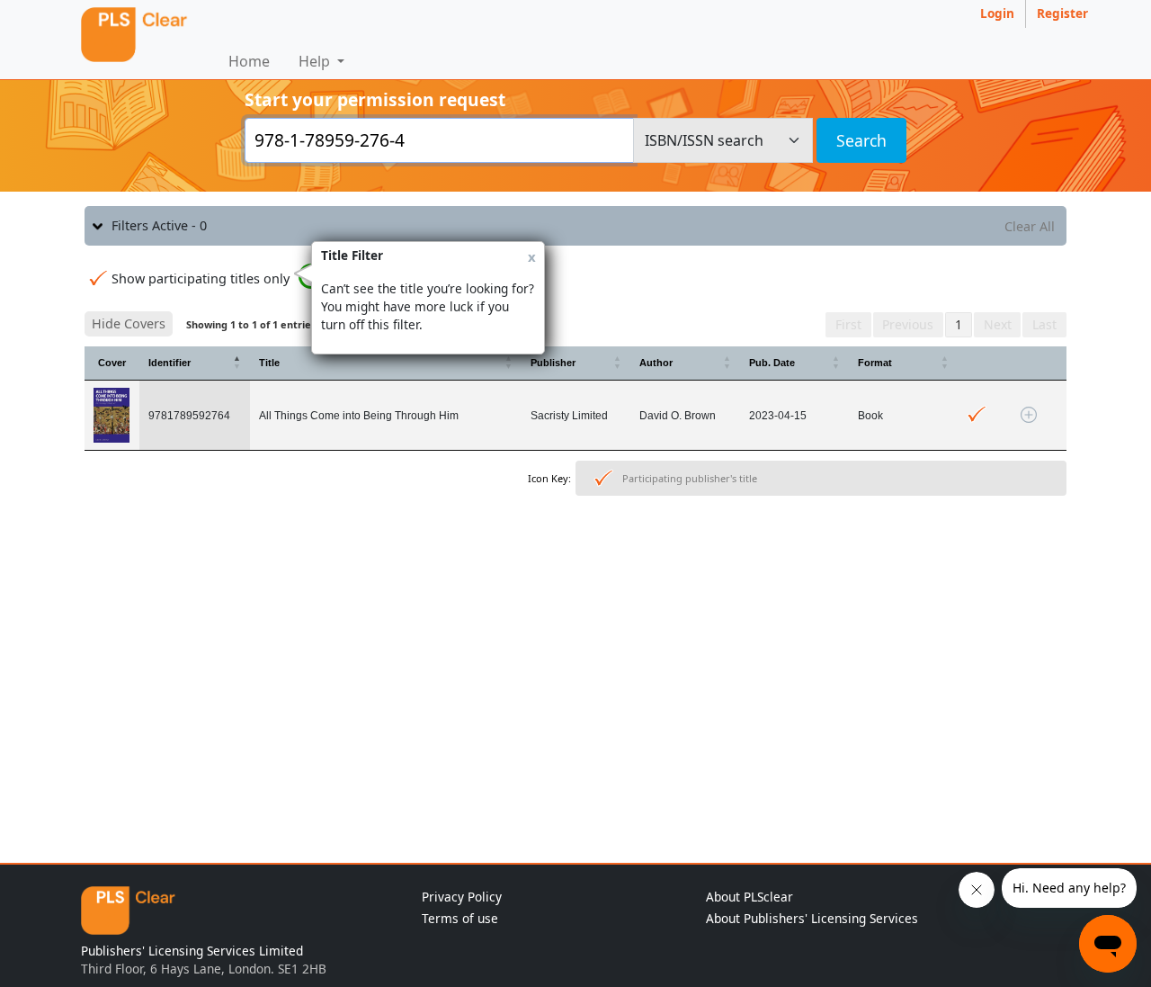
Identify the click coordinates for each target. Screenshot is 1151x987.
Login (997, 13)
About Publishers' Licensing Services (812, 918)
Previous (907, 324)
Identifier (169, 362)
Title (269, 362)
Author (656, 362)
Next (998, 324)
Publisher (553, 362)
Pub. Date (772, 362)
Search (861, 140)
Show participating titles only (201, 278)
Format (875, 362)
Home (249, 61)
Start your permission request (375, 99)
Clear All (1029, 226)
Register (1062, 13)
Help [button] (316, 61)
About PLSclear (749, 896)
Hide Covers (128, 323)
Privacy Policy (462, 896)
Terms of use (460, 918)
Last (1044, 324)
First (848, 324)
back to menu (575, 559)
